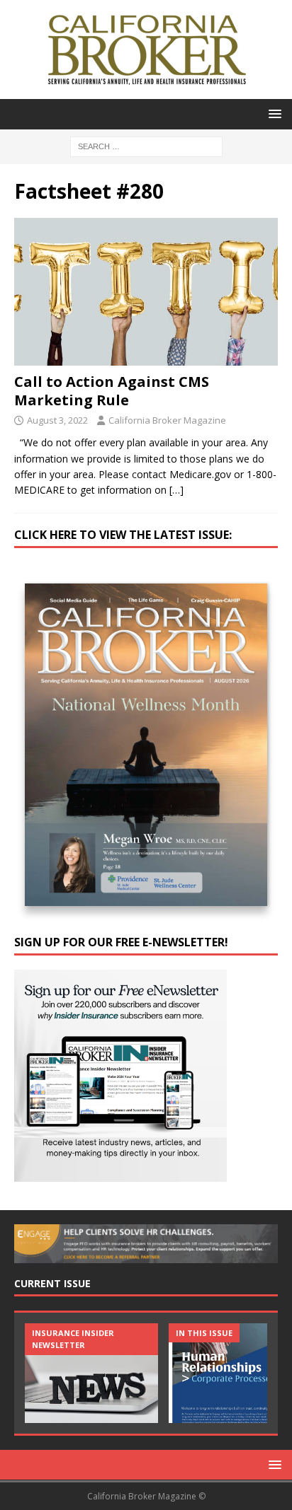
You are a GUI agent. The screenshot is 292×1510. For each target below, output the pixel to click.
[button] (272, 113)
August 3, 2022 (57, 420)
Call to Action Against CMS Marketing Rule (111, 391)
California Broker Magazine (167, 420)
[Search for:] (146, 145)
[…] (176, 489)
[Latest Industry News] (91, 1373)
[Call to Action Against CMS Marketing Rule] (146, 292)
